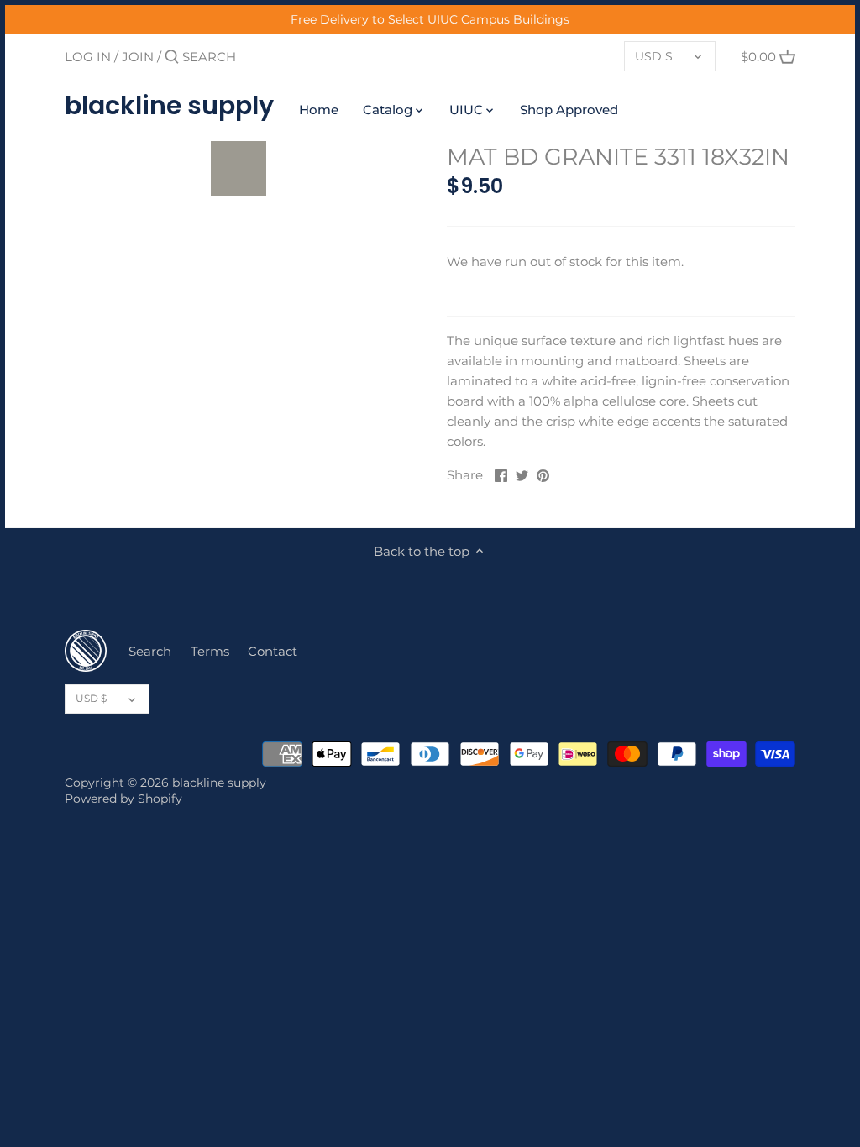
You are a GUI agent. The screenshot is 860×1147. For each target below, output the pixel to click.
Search (149, 651)
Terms (210, 651)
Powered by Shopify (123, 798)
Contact (272, 651)
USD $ (654, 56)
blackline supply (169, 105)
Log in (88, 57)
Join (138, 57)
